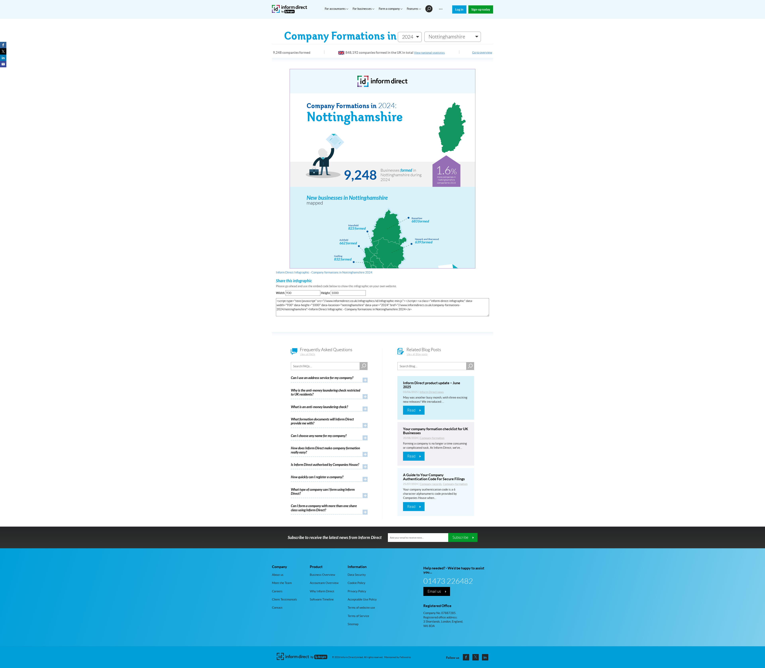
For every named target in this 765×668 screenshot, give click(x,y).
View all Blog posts (417, 354)
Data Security (357, 574)
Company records (431, 484)
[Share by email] (3, 64)
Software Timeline (322, 599)
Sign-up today (480, 9)
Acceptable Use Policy (362, 599)
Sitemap (353, 624)
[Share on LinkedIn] (3, 58)
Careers (277, 591)
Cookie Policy (356, 583)
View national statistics (429, 52)
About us (277, 574)
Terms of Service (358, 616)
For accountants (335, 8)
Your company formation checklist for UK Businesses (435, 431)
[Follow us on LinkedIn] (485, 657)
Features (413, 8)
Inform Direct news (432, 392)
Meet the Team (282, 583)
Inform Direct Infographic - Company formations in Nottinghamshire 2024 (324, 272)
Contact (277, 607)
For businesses (362, 8)
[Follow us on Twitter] (475, 657)
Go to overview (482, 52)
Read (411, 410)
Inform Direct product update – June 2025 (431, 385)
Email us (434, 591)
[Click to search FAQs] (364, 366)
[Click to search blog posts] (470, 366)
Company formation (432, 438)
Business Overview (322, 574)
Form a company (389, 8)
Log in (459, 9)
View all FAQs (307, 354)
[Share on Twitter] (3, 51)
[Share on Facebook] (3, 45)
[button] (410, 37)
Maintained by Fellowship (397, 657)
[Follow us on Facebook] (466, 657)
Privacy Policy (357, 591)
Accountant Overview (324, 583)
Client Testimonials (284, 599)
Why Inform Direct (322, 591)
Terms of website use (361, 607)
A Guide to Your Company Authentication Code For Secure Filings (434, 477)
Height (325, 293)
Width (280, 293)
